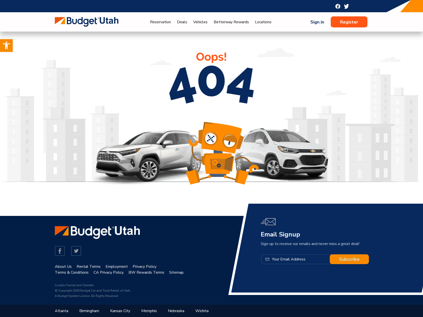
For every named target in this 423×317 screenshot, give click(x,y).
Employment (117, 266)
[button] (6, 45)
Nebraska (176, 311)
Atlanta (61, 311)
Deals (182, 22)
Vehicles (200, 22)
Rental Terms (89, 266)
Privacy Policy (144, 266)
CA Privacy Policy (109, 272)
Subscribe (349, 259)
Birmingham (89, 311)
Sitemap (176, 272)
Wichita (202, 311)
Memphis (149, 311)
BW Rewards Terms (146, 272)
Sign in (317, 22)
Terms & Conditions (72, 272)
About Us (63, 266)
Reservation (160, 22)
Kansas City (120, 311)
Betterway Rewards (231, 22)
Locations (263, 22)
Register (349, 22)
